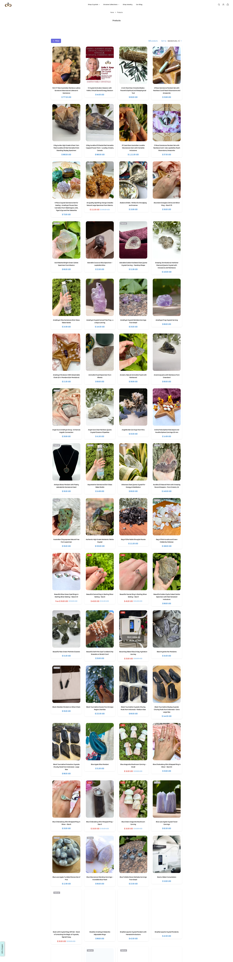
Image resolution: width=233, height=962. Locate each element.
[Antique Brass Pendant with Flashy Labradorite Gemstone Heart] (66, 461)
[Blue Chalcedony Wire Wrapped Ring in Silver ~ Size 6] (66, 799)
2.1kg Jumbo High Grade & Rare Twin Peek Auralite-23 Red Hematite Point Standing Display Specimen (66, 147)
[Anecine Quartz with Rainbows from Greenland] (167, 352)
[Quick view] (77, 51)
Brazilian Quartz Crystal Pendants (167, 932)
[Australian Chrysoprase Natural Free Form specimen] (66, 516)
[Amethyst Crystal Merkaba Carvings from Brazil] (133, 297)
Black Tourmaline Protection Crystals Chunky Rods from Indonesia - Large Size (66, 766)
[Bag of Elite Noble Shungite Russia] (133, 516)
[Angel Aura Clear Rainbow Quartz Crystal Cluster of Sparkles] (100, 407)
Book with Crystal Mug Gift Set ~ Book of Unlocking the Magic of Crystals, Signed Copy (66, 934)
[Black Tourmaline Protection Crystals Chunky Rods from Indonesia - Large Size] (66, 741)
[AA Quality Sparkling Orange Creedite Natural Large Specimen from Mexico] (100, 180)
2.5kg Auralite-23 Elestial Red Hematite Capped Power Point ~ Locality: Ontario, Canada (100, 147)
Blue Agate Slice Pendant (100, 764)
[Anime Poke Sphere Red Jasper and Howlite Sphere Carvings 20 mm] (167, 407)
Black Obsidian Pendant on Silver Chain (66, 707)
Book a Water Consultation (166, 877)
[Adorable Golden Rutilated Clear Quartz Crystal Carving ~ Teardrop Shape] (133, 240)
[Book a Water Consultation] (167, 854)
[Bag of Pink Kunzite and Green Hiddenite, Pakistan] (167, 516)
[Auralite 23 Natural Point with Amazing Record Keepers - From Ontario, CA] (167, 461)
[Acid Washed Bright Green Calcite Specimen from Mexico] (66, 240)
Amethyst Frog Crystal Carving (167, 320)
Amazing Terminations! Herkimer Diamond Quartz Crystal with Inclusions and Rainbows (166, 265)
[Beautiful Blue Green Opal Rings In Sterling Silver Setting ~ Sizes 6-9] (66, 571)
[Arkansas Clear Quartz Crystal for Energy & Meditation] (133, 461)
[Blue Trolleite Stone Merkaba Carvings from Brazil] (133, 854)
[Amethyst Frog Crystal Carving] (167, 297)
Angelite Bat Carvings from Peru (133, 430)
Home (112, 12)
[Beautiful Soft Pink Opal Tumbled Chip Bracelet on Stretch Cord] (100, 629)
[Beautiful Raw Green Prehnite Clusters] (66, 629)
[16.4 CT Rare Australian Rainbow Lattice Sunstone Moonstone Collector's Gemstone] (66, 65)
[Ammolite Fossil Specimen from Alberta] (100, 352)
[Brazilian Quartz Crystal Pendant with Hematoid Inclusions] (133, 909)
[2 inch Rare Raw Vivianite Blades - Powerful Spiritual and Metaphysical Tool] (133, 65)
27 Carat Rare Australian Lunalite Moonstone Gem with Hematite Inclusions (133, 147)
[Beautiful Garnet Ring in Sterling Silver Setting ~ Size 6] (100, 571)
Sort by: (164, 41)
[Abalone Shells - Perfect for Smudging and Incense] (133, 180)
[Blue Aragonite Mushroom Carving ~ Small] (133, 741)
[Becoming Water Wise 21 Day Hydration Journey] (133, 629)
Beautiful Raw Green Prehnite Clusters (66, 652)
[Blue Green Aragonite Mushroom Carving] (133, 799)
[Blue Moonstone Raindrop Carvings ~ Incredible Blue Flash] (100, 854)
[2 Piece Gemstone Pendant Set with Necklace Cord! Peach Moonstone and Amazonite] (167, 65)
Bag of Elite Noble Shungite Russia (133, 539)
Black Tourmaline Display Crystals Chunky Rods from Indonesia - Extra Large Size (166, 709)
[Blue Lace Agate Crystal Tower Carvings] (167, 799)
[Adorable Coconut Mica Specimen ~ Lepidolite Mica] (100, 240)
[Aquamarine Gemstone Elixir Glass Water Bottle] (100, 461)
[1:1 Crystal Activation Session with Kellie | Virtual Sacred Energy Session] (100, 65)
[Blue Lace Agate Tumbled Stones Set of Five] (66, 854)
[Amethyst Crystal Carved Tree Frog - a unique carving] (100, 297)
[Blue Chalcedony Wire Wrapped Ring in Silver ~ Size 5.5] (167, 741)
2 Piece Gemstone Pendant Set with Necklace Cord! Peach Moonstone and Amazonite (166, 90)
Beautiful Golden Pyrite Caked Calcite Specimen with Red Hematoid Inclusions (166, 596)
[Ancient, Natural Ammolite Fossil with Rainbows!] (133, 352)
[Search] (219, 4)
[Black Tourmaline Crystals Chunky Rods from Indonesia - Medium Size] (133, 684)
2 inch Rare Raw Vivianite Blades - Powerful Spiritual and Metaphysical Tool (133, 90)
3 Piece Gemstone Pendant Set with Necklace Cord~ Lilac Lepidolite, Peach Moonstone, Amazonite (166, 147)
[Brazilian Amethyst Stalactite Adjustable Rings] (100, 909)
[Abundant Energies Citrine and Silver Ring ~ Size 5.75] (167, 180)
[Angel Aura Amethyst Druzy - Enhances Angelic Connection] (66, 407)
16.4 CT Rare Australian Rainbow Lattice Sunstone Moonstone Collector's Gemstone (66, 90)
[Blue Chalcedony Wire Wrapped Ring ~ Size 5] (100, 799)
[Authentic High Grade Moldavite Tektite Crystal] (100, 516)
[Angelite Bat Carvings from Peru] (133, 407)
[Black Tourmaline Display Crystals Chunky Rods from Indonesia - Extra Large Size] (167, 684)
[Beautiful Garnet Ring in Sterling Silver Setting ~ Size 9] (133, 571)
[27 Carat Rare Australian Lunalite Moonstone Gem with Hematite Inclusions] (133, 122)
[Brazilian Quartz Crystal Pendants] (167, 909)
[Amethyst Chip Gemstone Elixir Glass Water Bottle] (66, 297)
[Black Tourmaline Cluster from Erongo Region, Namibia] (100, 684)
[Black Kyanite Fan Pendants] (167, 629)
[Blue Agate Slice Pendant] (100, 741)
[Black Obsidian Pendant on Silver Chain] (66, 684)
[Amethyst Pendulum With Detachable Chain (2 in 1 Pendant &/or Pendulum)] (66, 352)
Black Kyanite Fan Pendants (167, 652)
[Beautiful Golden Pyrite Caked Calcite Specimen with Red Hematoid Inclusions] (167, 571)
